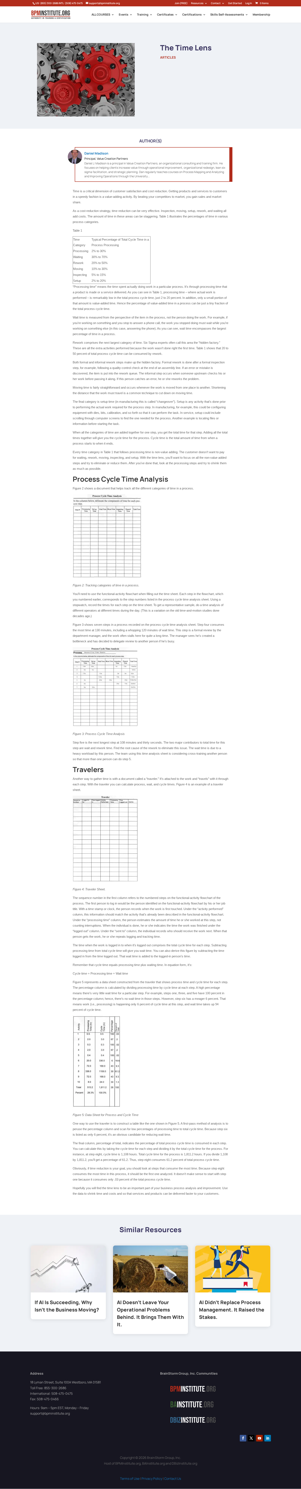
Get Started (235, 3)
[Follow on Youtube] (259, 1438)
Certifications (192, 14)
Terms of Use (129, 1478)
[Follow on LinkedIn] (267, 1438)
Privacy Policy (151, 1478)
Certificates (165, 14)
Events (123, 14)
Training (142, 14)
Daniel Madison (96, 153)
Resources (197, 3)
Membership (261, 14)
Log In (248, 3)
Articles (168, 57)
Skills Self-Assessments (227, 14)
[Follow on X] (251, 1438)
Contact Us (172, 1478)
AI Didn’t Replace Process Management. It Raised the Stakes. (231, 1309)
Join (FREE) (181, 3)
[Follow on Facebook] (243, 1438)
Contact (216, 3)
